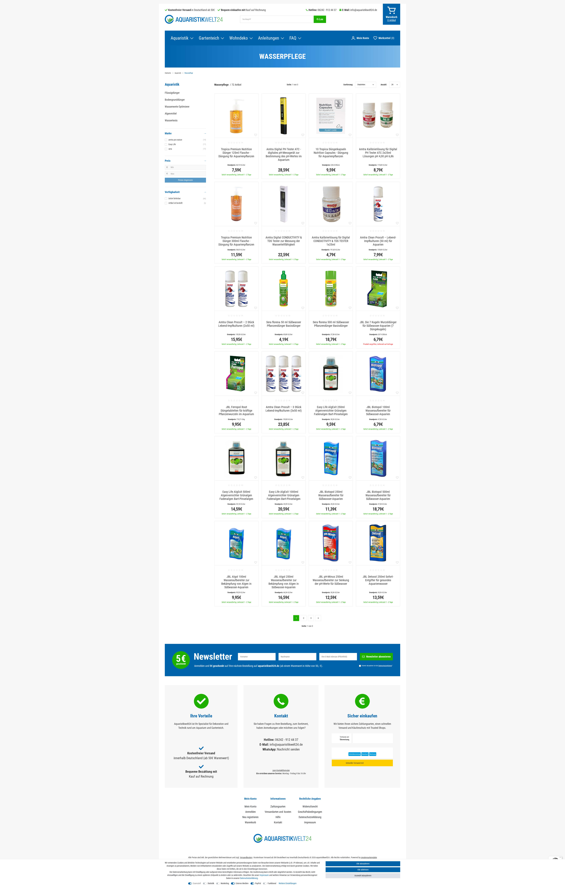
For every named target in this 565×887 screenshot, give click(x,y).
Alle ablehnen (363, 869)
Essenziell (197, 883)
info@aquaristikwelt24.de (363, 9)
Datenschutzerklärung (310, 817)
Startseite (168, 73)
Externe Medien (242, 883)
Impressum (310, 822)
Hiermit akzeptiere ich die (377, 666)
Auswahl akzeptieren (362, 875)
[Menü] (560, 858)
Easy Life (187, 144)
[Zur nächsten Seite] (318, 618)
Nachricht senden (288, 749)
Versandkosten (246, 857)
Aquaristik (179, 38)
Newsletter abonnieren (378, 656)
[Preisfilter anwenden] (185, 180)
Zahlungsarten (277, 806)
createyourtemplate (369, 857)
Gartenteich (209, 38)
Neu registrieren (250, 817)
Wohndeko (238, 38)
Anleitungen (268, 38)
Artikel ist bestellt (187, 203)
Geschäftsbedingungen (310, 811)
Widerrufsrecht (310, 806)
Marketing (225, 883)
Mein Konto (250, 806)
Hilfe (278, 817)
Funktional (272, 883)
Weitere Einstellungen (287, 883)
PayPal (258, 883)
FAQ (292, 38)
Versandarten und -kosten (278, 811)
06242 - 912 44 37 (327, 9)
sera (187, 149)
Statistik (211, 883)
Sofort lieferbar (187, 198)
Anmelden (250, 811)
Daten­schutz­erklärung (249, 878)
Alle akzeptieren (362, 863)
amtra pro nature (187, 140)
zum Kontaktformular (281, 770)
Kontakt (278, 822)
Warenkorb (250, 822)
